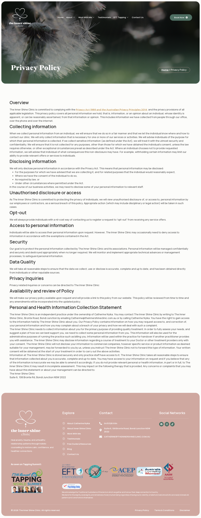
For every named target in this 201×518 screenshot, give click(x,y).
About (69, 17)
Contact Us (137, 17)
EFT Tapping (119, 17)
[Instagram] (167, 424)
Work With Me (85, 17)
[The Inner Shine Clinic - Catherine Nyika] (72, 486)
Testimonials (104, 17)
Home (60, 17)
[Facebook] (161, 424)
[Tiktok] (172, 424)
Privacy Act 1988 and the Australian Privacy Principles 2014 (112, 109)
